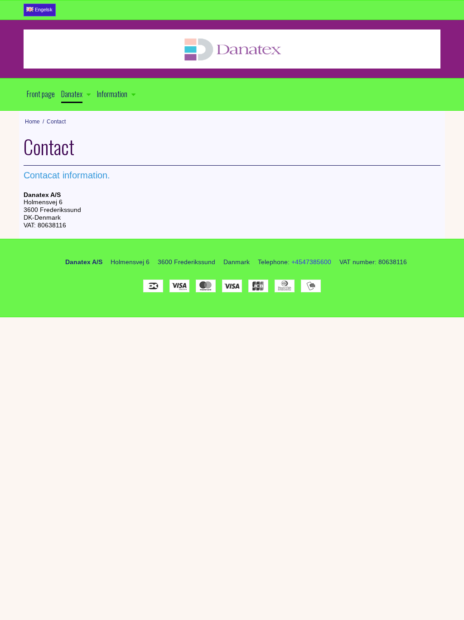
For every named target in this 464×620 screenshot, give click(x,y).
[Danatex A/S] (232, 49)
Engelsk (43, 9)
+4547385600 (311, 262)
